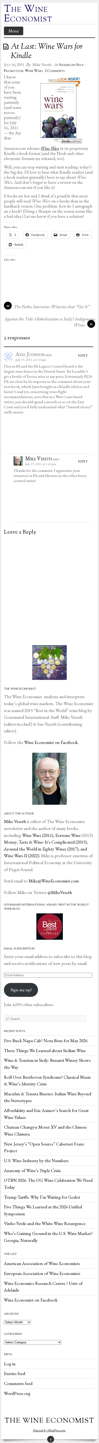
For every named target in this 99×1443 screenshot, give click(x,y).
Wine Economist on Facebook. (51, 742)
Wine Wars (34, 70)
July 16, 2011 (14, 64)
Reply (82, 355)
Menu (14, 31)
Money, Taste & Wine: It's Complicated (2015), (46, 842)
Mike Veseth (42, 64)
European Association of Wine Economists (42, 1273)
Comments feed (18, 1383)
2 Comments (55, 70)
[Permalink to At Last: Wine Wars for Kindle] (6, 46)
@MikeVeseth (59, 892)
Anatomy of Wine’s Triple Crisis (32, 1170)
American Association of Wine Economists (42, 1263)
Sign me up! (21, 990)
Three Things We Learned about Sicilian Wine (45, 1050)
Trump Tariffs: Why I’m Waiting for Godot (42, 1197)
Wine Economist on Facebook (31, 1300)
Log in (10, 1364)
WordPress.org (17, 1393)
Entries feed (14, 1373)
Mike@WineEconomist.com (54, 881)
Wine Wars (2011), (38, 835)
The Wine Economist (28, 14)
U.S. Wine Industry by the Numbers (36, 1160)
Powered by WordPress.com (49, 1430)
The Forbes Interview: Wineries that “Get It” (52, 307)
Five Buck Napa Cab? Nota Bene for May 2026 (45, 1041)
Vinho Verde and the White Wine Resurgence (44, 1223)
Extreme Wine (68, 835)
